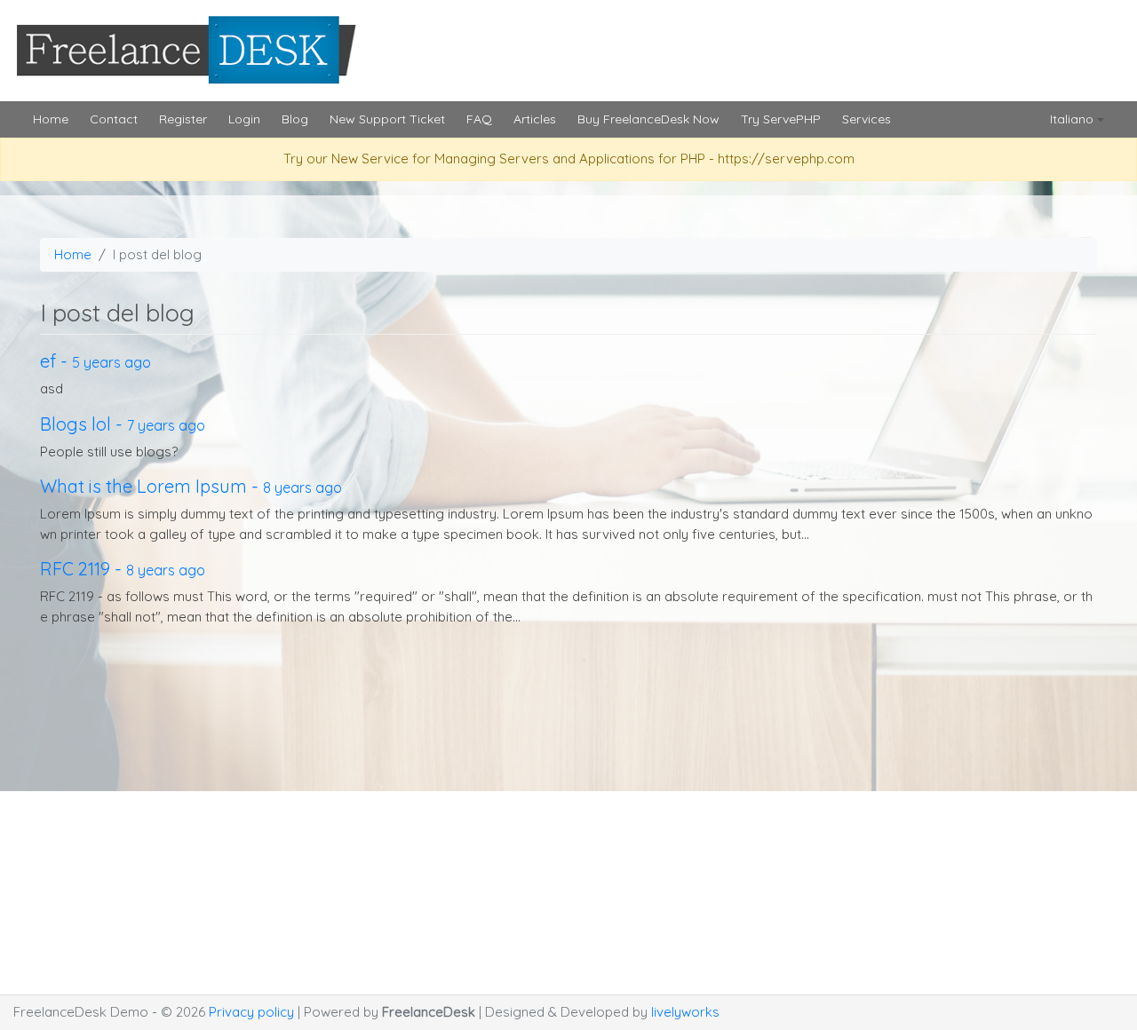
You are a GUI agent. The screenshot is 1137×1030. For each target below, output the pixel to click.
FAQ (479, 119)
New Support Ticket (387, 119)
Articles (534, 119)
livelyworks (685, 1011)
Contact (114, 119)
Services (866, 119)
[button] (1077, 119)
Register (183, 119)
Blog (295, 119)
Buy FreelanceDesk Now (648, 119)
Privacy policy (253, 1011)
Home (50, 119)
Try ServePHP (781, 119)
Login (244, 119)
